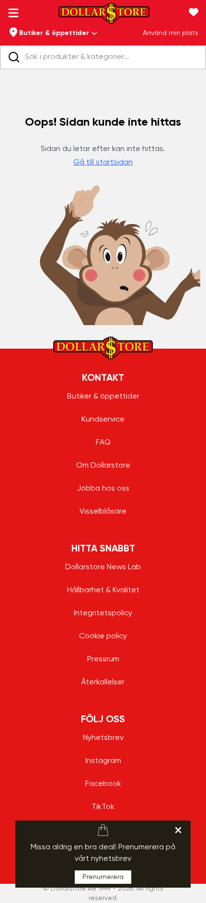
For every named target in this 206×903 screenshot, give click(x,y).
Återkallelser (103, 682)
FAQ (103, 442)
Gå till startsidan (103, 162)
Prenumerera (103, 877)
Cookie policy (103, 636)
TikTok (103, 807)
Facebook (103, 784)
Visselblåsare (103, 512)
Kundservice (103, 419)
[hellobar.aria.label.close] (178, 830)
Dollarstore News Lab (103, 567)
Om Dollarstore (103, 465)
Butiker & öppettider (103, 396)
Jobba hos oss (103, 489)
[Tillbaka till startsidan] (103, 16)
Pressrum (103, 659)
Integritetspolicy (103, 613)
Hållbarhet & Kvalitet (103, 590)
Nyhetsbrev (103, 738)
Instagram (103, 761)
